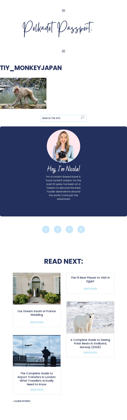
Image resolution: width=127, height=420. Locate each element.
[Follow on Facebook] (46, 229)
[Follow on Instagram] (81, 229)
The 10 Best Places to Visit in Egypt (90, 279)
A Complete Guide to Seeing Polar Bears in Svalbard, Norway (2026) (90, 343)
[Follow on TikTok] (57, 229)
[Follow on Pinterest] (69, 229)
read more (36, 322)
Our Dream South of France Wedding (37, 313)
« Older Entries (21, 401)
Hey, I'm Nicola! (63, 169)
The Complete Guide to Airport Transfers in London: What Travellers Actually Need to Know (36, 378)
